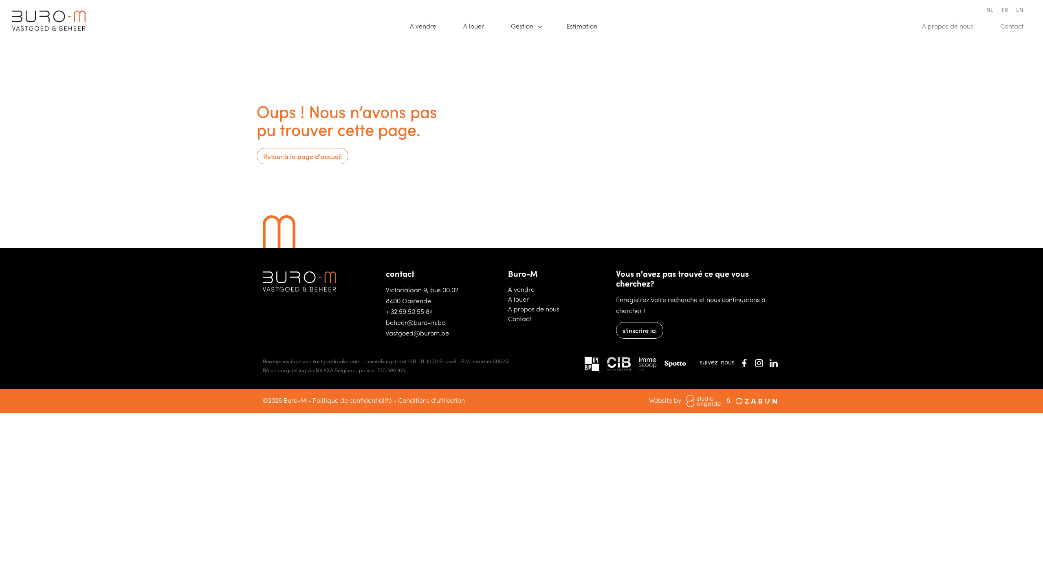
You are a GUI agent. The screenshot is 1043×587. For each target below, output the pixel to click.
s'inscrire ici (640, 330)
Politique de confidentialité (352, 399)
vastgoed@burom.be (417, 332)
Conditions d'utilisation (431, 399)
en (1019, 9)
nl (989, 9)
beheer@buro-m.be (415, 322)
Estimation (585, 25)
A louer (477, 25)
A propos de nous (951, 25)
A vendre (427, 25)
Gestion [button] (523, 25)
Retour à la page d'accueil (302, 156)
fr (1004, 9)
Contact (1015, 25)
